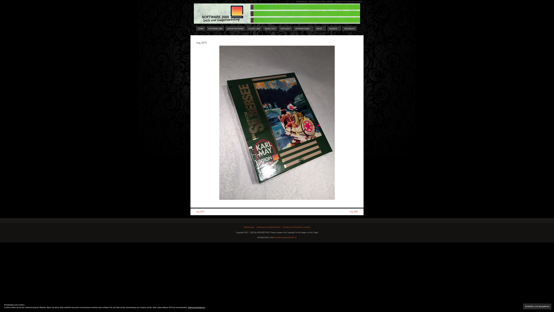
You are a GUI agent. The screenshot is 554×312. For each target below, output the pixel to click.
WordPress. (291, 238)
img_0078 (200, 212)
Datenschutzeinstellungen (348, 2)
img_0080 (354, 212)
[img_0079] (277, 123)
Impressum (301, 2)
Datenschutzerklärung (321, 2)
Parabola (278, 238)
